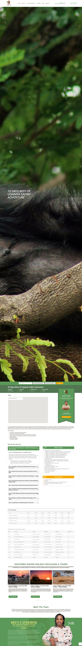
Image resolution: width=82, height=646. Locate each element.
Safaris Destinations (31, 3)
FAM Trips (39, 3)
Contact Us (47, 3)
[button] (8, 584)
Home (19, 3)
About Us (23, 3)
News (43, 3)
